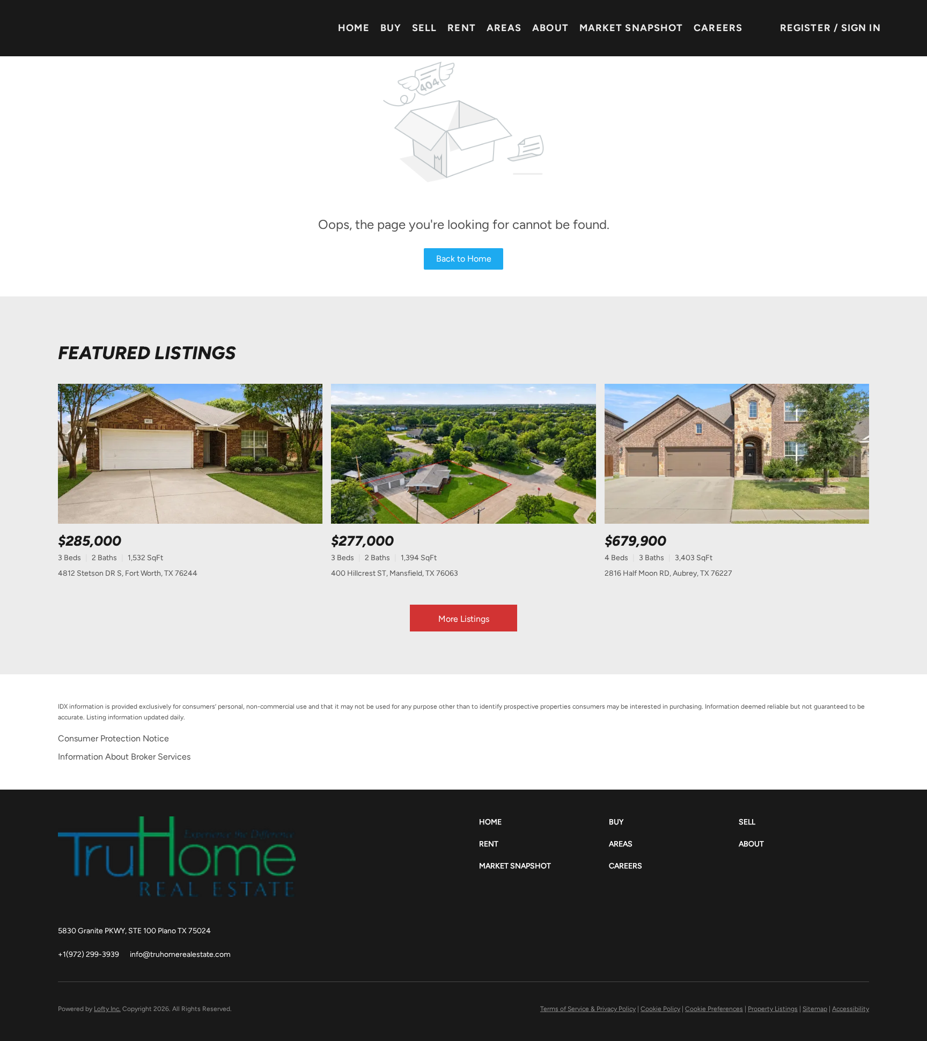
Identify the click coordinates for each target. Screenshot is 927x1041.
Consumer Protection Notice (113, 738)
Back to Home (463, 259)
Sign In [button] (861, 28)
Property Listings (773, 1009)
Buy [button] (390, 28)
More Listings (463, 619)
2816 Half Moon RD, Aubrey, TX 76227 (668, 573)
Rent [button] (461, 28)
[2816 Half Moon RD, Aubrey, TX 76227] (737, 454)
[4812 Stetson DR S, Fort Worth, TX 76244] (190, 454)
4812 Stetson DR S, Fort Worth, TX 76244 (127, 573)
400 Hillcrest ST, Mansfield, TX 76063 (394, 573)
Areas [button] (504, 28)
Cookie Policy (660, 1009)
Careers (718, 28)
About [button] (550, 28)
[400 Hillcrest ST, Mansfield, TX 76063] (463, 454)
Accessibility (850, 1009)
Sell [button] (424, 28)
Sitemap (815, 1009)
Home (353, 28)
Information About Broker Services (124, 757)
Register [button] (805, 28)
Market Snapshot (631, 28)
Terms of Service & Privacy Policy (588, 1009)
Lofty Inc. (107, 1009)
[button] (544, 822)
